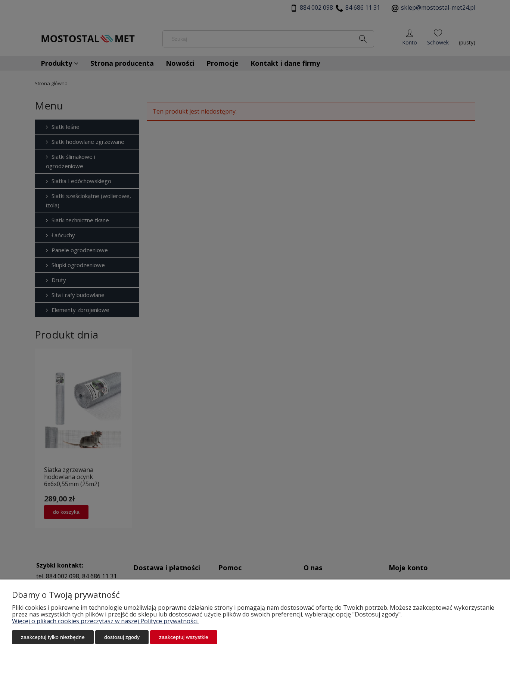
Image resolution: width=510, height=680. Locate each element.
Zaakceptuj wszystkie (183, 637)
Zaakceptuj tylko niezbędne (53, 637)
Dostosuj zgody (122, 637)
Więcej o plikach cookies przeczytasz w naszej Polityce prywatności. (105, 621)
